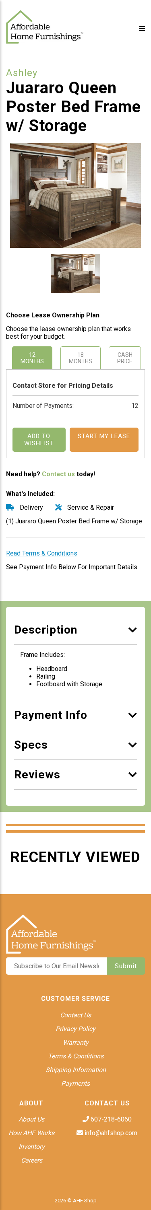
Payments (75, 1083)
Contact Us (75, 1015)
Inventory (32, 1146)
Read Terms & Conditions (41, 553)
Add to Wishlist (39, 439)
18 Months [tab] (80, 358)
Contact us (58, 474)
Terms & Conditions (75, 1056)
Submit (126, 966)
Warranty (76, 1042)
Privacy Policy (75, 1029)
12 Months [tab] (32, 358)
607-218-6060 (110, 1119)
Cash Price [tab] (124, 358)
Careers (31, 1160)
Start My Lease (104, 436)
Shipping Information (76, 1070)
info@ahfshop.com (110, 1133)
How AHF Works (31, 1133)
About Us (31, 1119)
